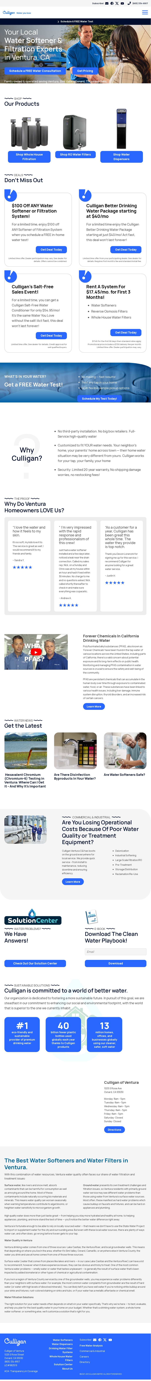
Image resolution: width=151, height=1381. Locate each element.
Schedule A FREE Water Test (76, 21)
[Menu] (145, 12)
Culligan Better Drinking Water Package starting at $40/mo (111, 211)
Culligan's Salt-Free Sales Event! (32, 289)
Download (116, 963)
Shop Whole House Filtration (29, 157)
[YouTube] (122, 3)
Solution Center (63, 1364)
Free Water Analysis (91, 1345)
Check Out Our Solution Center (35, 963)
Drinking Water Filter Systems (61, 1350)
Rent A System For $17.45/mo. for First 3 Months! (108, 292)
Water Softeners (63, 1340)
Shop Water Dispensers (121, 157)
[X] (117, 3)
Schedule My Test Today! (99, 398)
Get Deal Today (51, 250)
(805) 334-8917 (12, 1361)
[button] (100, 3)
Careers (84, 1356)
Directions (114, 1129)
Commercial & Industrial (92, 1351)
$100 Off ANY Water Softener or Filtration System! (34, 211)
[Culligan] (17, 13)
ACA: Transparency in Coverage (21, 1371)
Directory (85, 1362)
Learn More (94, 706)
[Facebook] (111, 3)
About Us (67, 1368)
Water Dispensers (62, 1344)
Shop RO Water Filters (75, 154)
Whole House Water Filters (61, 1358)
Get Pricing (85, 71)
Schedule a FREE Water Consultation (35, 71)
